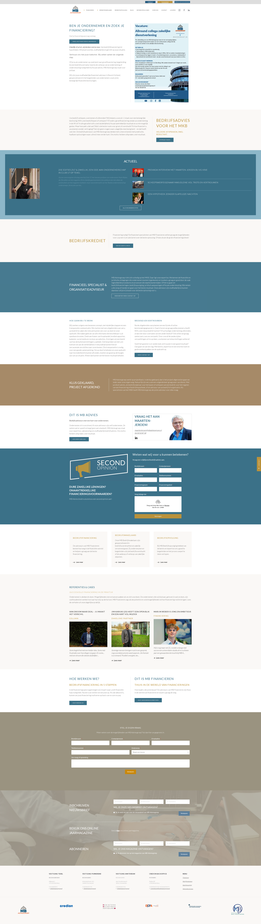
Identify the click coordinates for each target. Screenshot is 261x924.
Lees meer (79, 562)
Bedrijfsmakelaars (187, 881)
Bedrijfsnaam (140, 466)
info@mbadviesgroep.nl (56, 888)
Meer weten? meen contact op (125, 295)
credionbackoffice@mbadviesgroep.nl (160, 888)
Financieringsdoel (166, 485)
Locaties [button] (173, 10)
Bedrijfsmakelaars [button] (106, 10)
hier (118, 830)
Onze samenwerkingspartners (148, 700)
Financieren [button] (90, 10)
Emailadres (139, 475)
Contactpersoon (165, 466)
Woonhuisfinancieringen (182, 2)
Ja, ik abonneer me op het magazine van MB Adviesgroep (136, 853)
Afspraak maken (150, 2)
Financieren (186, 877)
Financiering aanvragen (165, 2)
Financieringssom (142, 485)
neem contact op (144, 355)
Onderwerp (136, 748)
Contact (164, 10)
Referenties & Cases (143, 10)
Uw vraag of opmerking (79, 757)
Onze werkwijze (78, 703)
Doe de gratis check (123, 245)
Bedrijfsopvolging (121, 10)
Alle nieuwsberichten (130, 208)
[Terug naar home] (75, 10)
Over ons (155, 10)
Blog (132, 10)
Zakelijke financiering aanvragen (84, 41)
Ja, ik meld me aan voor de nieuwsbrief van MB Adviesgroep (137, 812)
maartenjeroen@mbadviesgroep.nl (148, 430)
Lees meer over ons (79, 439)
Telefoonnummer (165, 475)
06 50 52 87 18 (140, 433)
